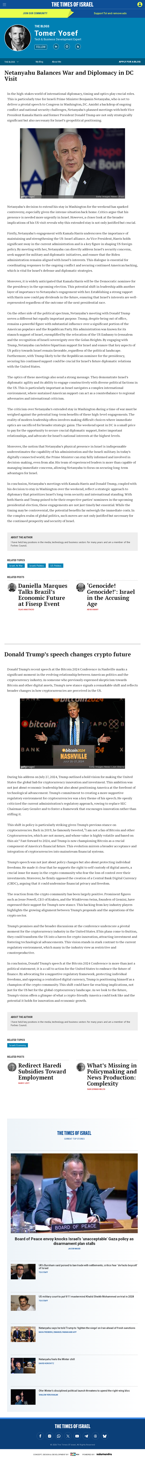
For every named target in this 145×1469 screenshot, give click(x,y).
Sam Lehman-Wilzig (96, 1089)
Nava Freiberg (46, 1332)
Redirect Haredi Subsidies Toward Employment (42, 1071)
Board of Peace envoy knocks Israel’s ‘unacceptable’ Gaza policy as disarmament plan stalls (74, 1241)
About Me (56, 61)
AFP (75, 1332)
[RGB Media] (75, 1454)
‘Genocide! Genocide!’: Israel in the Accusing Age (111, 595)
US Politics (55, 565)
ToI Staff (43, 1272)
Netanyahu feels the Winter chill (57, 1359)
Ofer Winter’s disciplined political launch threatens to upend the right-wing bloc (84, 1390)
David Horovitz (46, 1363)
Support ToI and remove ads (110, 13)
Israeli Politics (36, 565)
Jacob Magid (74, 1249)
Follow (40, 47)
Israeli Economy (17, 1045)
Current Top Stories (74, 1139)
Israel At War (16, 565)
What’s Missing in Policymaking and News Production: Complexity (112, 1074)
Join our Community (35, 13)
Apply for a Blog (130, 61)
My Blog (39, 61)
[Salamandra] (104, 1454)
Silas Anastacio (26, 610)
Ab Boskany (92, 610)
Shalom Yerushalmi (48, 1395)
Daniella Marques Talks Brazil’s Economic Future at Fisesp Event (42, 595)
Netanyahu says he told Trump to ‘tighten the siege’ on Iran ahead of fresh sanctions (87, 1328)
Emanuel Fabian (61, 1332)
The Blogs (41, 26)
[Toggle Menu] (4, 4)
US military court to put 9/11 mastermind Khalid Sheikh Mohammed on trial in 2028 (86, 1296)
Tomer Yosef (56, 33)
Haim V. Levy (23, 1083)
